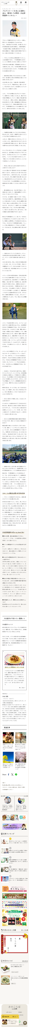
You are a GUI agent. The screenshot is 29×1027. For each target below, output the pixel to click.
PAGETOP (25, 1023)
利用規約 (20, 1012)
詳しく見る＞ (22, 687)
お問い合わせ (9, 1012)
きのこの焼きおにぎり (16, 966)
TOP (3, 782)
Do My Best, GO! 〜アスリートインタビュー (12, 785)
